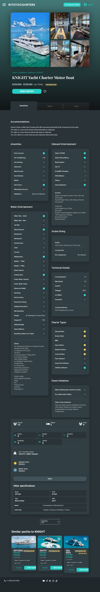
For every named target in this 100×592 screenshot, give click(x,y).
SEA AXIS (68, 551)
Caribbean (22, 73)
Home (14, 73)
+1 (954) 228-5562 (13, 581)
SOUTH (43, 550)
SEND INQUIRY (32, 568)
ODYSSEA (18, 550)
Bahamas (31, 73)
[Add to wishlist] (45, 91)
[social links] (44, 581)
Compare (19, 568)
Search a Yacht (73, 5)
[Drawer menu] (4, 4)
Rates (50, 479)
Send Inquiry (27, 91)
